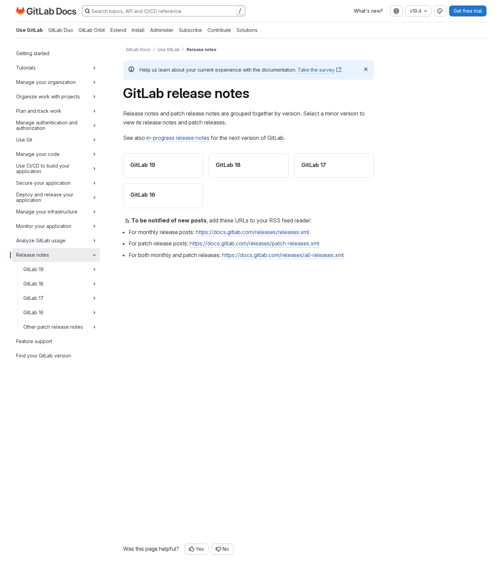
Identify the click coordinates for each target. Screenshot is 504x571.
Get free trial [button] (468, 11)
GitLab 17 (33, 298)
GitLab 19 (33, 269)
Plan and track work (38, 111)
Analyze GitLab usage (40, 240)
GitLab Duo (60, 30)
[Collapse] (94, 255)
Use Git (24, 140)
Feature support (34, 341)
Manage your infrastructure (46, 212)
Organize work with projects (48, 96)
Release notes (32, 255)
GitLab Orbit (92, 30)
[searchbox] (163, 10)
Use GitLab (29, 30)
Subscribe (190, 30)
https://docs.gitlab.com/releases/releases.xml (252, 232)
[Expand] (94, 68)
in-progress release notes (177, 137)
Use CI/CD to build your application (43, 168)
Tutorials (26, 68)
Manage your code (38, 154)
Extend (118, 30)
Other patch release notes (53, 327)
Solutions (247, 30)
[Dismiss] (366, 69)
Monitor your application (43, 226)
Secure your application (43, 183)
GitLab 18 (33, 284)
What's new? (368, 11)
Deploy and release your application (44, 197)
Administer (161, 30)
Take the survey (316, 70)
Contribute (219, 30)
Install (138, 30)
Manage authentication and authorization (46, 125)
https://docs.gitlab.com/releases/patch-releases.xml (255, 243)
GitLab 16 (33, 312)
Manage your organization (46, 82)
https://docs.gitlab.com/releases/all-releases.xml (283, 255)
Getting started (32, 53)
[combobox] (396, 10)
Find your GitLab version (43, 356)
